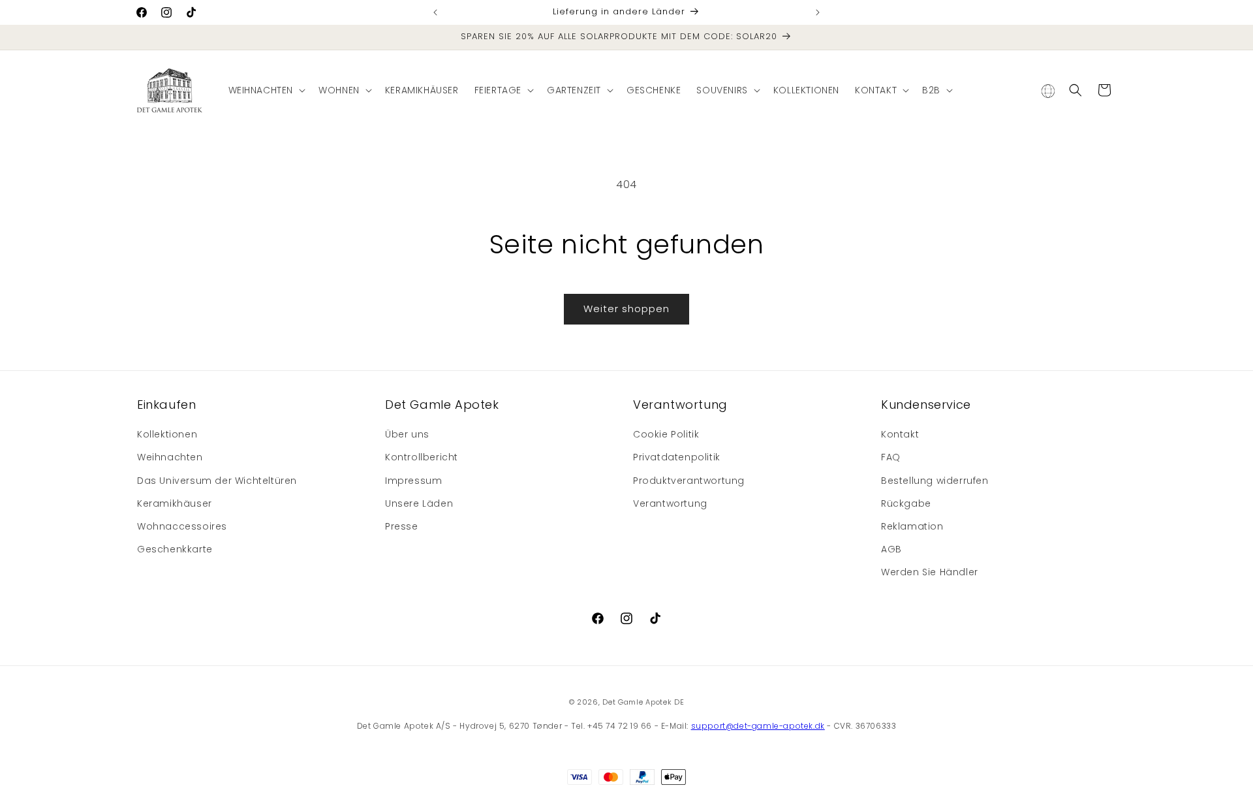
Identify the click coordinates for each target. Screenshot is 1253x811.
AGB (891, 549)
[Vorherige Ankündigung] (435, 12)
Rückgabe (906, 503)
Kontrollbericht (421, 457)
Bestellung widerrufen (935, 480)
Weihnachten (170, 457)
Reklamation (912, 526)
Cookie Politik (666, 434)
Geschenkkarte (175, 549)
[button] (266, 90)
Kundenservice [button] (926, 404)
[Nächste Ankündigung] (817, 12)
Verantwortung (670, 503)
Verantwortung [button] (680, 404)
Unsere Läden (419, 503)
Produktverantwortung (689, 480)
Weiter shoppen (626, 308)
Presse (401, 526)
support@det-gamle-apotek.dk (758, 725)
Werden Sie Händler (929, 572)
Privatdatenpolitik (676, 457)
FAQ (891, 457)
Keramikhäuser (174, 503)
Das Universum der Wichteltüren (217, 480)
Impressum (413, 480)
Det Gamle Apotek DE (643, 702)
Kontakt (900, 434)
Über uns (407, 434)
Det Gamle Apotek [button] (442, 404)
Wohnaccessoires (182, 526)
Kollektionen (167, 434)
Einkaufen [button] (166, 404)
